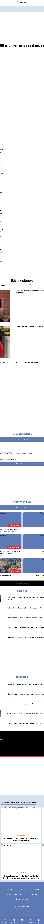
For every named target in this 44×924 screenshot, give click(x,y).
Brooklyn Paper (21, 872)
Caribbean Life (21, 835)
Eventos (22, 922)
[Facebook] (16, 899)
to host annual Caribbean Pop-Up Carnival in (21, 839)
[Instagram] (23, 899)
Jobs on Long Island (22, 434)
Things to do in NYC (22, 502)
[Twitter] (20, 899)
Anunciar (39, 922)
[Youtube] (27, 899)
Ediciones (14, 922)
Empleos (30, 922)
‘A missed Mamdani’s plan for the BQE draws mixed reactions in (21, 877)
